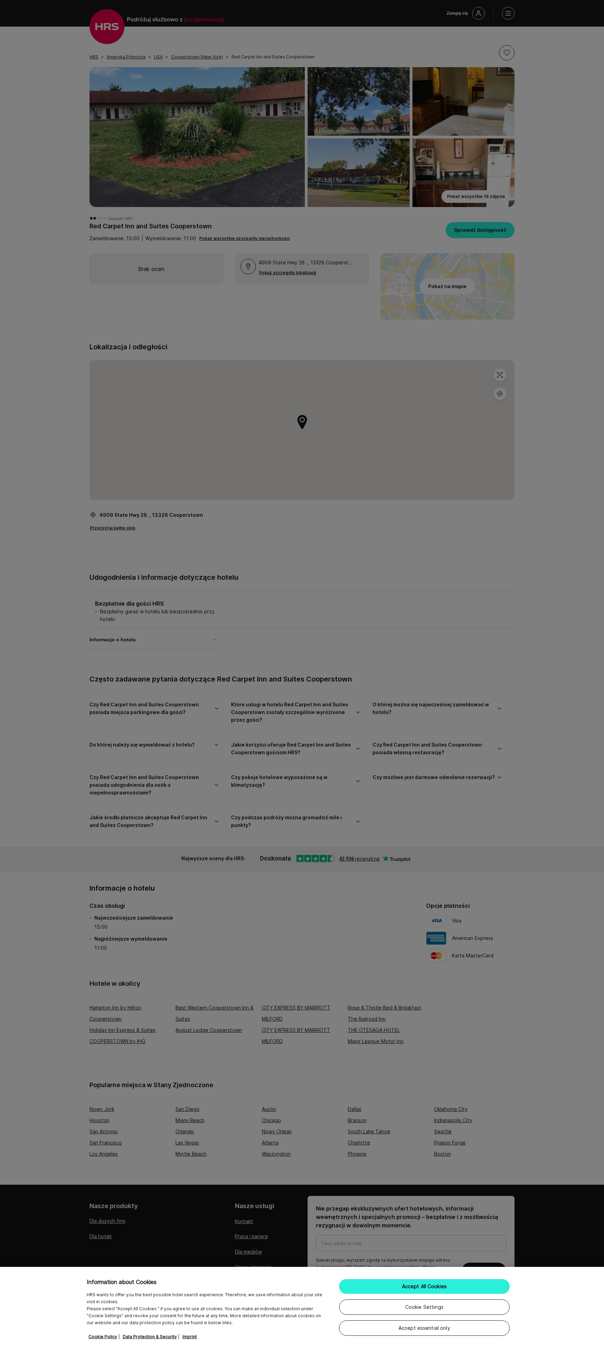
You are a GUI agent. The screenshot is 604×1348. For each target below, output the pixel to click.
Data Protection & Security (150, 1336)
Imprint (189, 1336)
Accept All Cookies (424, 1286)
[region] (302, 1307)
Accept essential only (424, 1328)
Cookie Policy (102, 1336)
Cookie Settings (424, 1307)
